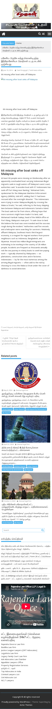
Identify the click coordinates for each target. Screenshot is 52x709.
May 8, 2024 (7, 390)
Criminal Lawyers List (10, 674)
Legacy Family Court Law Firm (14, 656)
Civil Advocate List (9, 677)
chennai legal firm (21, 390)
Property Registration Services (14, 665)
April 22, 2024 (8, 444)
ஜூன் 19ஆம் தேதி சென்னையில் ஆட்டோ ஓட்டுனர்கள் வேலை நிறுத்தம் (12, 341)
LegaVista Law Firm (9, 653)
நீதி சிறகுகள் (6, 412)
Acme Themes (26, 705)
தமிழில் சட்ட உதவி (8, 668)
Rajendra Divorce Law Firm (12, 644)
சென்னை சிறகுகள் (20, 466)
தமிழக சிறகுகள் (19, 409)
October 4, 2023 (9, 501)
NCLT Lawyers (7, 680)
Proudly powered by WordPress (16, 702)
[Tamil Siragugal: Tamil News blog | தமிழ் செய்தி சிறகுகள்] (3, 33)
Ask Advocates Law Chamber (13, 659)
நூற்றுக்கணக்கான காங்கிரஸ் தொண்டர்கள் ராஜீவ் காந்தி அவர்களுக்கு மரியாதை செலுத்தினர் (39, 342)
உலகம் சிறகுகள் (8, 327)
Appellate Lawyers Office (12, 662)
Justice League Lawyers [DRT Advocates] (19, 650)
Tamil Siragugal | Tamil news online (29, 70)
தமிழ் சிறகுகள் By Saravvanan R (36, 409)
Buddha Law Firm (8, 647)
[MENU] (49, 34)
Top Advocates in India (11, 671)
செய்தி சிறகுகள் (19, 327)
